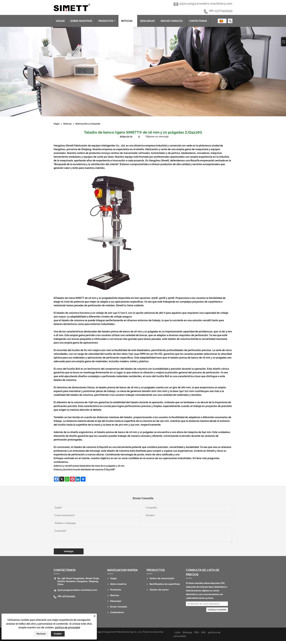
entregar (68, 551)
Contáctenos (198, 21)
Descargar (147, 21)
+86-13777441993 (220, 11)
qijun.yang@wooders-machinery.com (205, 3)
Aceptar (58, 634)
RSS (196, 632)
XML (203, 632)
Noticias (126, 21)
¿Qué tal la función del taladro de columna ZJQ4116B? (88, 469)
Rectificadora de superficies (165, 584)
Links (178, 632)
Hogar (60, 21)
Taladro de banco (159, 589)
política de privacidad (67, 627)
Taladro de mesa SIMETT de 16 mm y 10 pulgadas (84, 298)
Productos (105, 21)
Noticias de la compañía (87, 124)
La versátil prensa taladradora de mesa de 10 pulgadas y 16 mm (93, 466)
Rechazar (41, 634)
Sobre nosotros (81, 21)
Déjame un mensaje (157, 136)
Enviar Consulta (172, 21)
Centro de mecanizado (162, 578)
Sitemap (187, 632)
